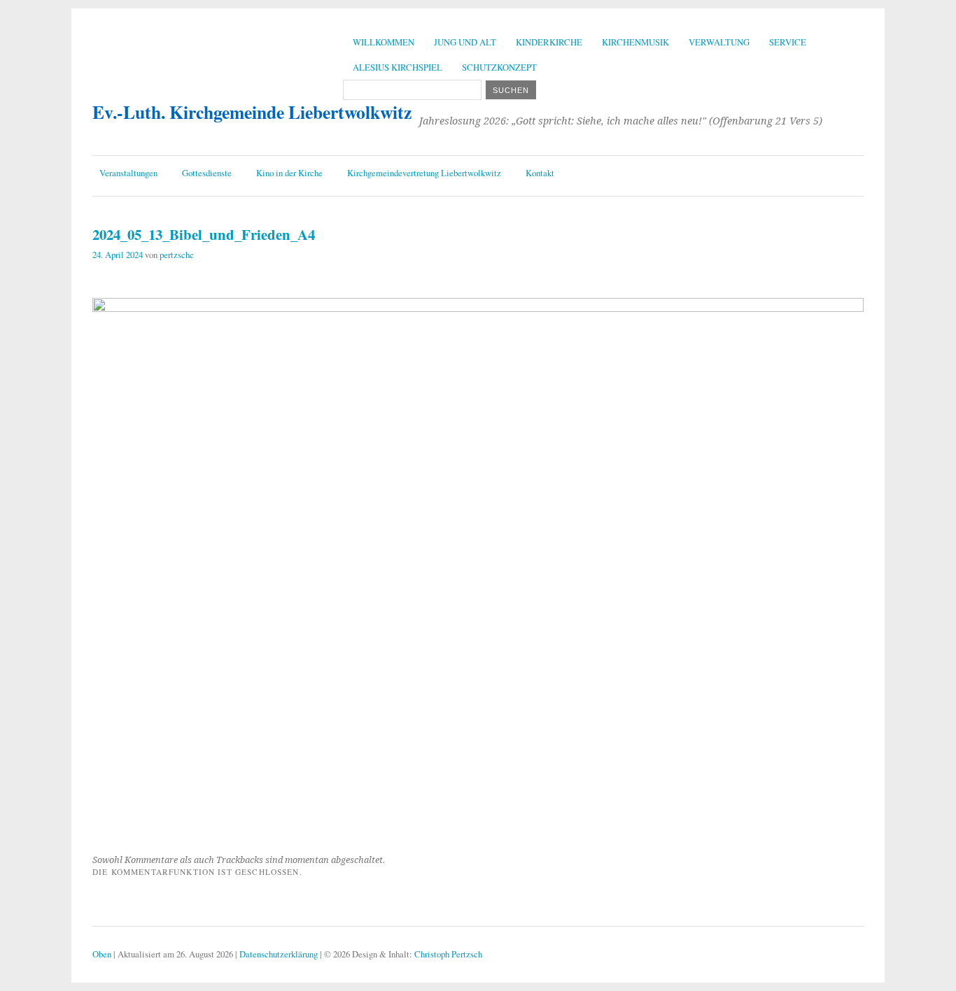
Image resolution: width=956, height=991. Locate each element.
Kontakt (540, 172)
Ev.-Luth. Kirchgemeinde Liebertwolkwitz (252, 112)
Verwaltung (719, 42)
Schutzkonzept (499, 67)
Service (787, 42)
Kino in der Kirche (289, 172)
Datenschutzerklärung (278, 954)
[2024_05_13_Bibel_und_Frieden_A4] (478, 307)
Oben (101, 954)
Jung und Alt (465, 42)
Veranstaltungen (128, 172)
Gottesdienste (207, 172)
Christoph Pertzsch (448, 954)
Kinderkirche (549, 42)
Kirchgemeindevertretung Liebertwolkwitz (424, 172)
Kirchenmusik (635, 42)
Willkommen (383, 42)
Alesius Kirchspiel (397, 67)
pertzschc (177, 254)
